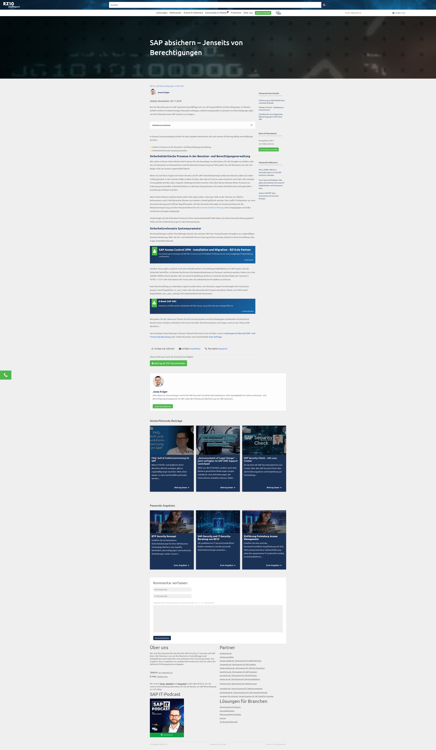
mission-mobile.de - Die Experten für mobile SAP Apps (240, 661)
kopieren (217, 348)
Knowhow (236, 12)
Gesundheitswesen (227, 711)
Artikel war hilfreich (165, 348)
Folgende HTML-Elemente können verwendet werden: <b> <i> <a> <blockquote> (184, 603)
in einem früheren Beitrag (212, 207)
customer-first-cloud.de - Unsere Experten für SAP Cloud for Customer (247, 696)
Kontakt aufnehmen (263, 13)
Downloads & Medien (216, 12)
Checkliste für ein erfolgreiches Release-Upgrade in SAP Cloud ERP (271, 116)
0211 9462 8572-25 (354, 13)
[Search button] (324, 5)
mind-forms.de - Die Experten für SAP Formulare (238, 672)
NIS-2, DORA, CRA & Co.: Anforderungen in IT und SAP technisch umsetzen (270, 172)
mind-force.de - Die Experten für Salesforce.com (238, 684)
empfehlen (191, 348)
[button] (202, 125)
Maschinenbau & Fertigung (230, 707)
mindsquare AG (280, 744)
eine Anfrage (215, 336)
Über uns (248, 12)
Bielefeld (169, 684)
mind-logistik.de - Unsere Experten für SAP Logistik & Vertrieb (243, 692)
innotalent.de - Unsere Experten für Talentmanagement (241, 688)
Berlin (162, 684)
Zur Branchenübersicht (229, 722)
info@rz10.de (400, 13)
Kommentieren (162, 638)
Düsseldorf (182, 684)
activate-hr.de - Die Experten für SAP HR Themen (238, 675)
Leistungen (161, 12)
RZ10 (152, 86)
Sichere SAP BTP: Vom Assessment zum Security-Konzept (269, 196)
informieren (249, 260)
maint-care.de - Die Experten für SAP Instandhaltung (240, 679)
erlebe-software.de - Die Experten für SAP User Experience (242, 668)
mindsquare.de (225, 653)
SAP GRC (180, 86)
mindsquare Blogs (227, 657)
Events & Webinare (193, 12)
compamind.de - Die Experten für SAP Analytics (238, 664)
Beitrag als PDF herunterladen (169, 363)
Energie (223, 718)
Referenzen (175, 12)
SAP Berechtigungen (165, 86)
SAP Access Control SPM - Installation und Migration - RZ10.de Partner (205, 249)
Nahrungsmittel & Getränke (230, 714)
